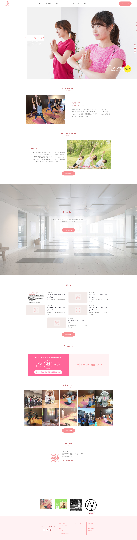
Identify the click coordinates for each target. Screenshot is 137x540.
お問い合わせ (91, 523)
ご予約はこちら (125, 3)
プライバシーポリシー (93, 525)
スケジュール (76, 3)
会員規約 (90, 530)
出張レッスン (64, 530)
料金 (57, 3)
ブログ (84, 3)
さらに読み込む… (68, 430)
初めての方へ (49, 3)
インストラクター (65, 3)
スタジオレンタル (65, 533)
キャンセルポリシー (92, 528)
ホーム (40, 3)
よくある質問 (64, 525)
